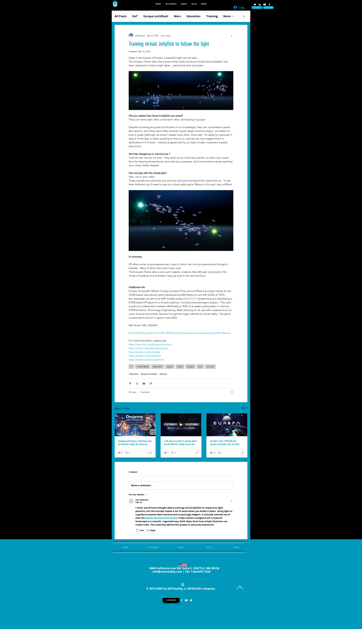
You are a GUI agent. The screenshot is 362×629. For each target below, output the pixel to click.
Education (194, 16)
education (157, 366)
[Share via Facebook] (130, 383)
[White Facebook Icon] (269, 4)
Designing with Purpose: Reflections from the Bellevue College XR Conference (135, 443)
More (227, 16)
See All (244, 408)
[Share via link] (150, 383)
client (179, 366)
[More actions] (231, 35)
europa (190, 366)
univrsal (210, 366)
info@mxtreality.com (167, 571)
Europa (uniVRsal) (155, 16)
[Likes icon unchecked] (137, 530)
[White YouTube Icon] (264, 4)
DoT (135, 16)
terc (200, 366)
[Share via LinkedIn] (144, 383)
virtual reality (142, 366)
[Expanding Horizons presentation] (181, 424)
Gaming (163, 373)
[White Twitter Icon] (255, 4)
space (170, 366)
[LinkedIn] (259, 4)
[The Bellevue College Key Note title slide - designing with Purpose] (135, 424)
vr (131, 366)
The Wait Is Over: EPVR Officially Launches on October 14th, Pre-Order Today (225, 443)
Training (212, 16)
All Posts (121, 16)
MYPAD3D (194, 588)
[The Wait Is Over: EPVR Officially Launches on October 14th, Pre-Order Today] (226, 424)
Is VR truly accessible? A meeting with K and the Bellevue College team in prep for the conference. (180, 443)
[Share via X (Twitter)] (137, 383)
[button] (171, 4)
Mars (177, 16)
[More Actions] (231, 501)
